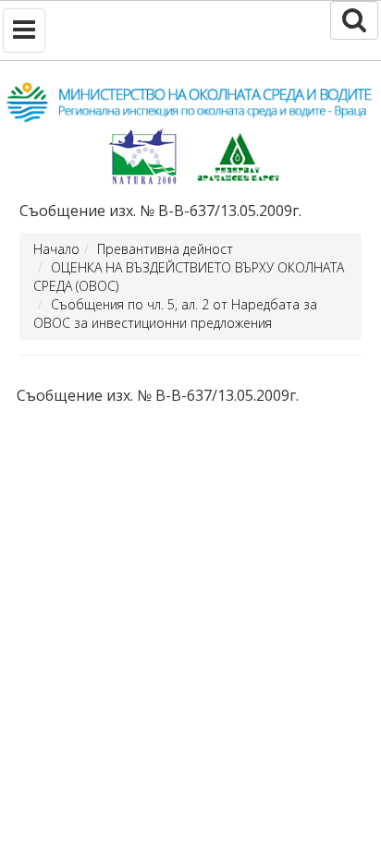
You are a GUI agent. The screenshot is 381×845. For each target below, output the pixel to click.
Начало (56, 249)
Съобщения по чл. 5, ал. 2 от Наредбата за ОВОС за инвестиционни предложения (175, 314)
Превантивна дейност (165, 249)
